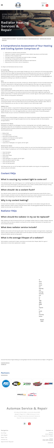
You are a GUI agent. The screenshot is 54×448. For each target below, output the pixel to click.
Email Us (50, 442)
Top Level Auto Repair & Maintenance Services (28, 38)
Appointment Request (7, 441)
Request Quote (42, 320)
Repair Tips (4, 437)
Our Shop (3, 433)
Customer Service (5, 362)
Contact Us (3, 364)
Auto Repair (4, 435)
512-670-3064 (46, 76)
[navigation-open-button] (2, 5)
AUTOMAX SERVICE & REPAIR (10, 14)
